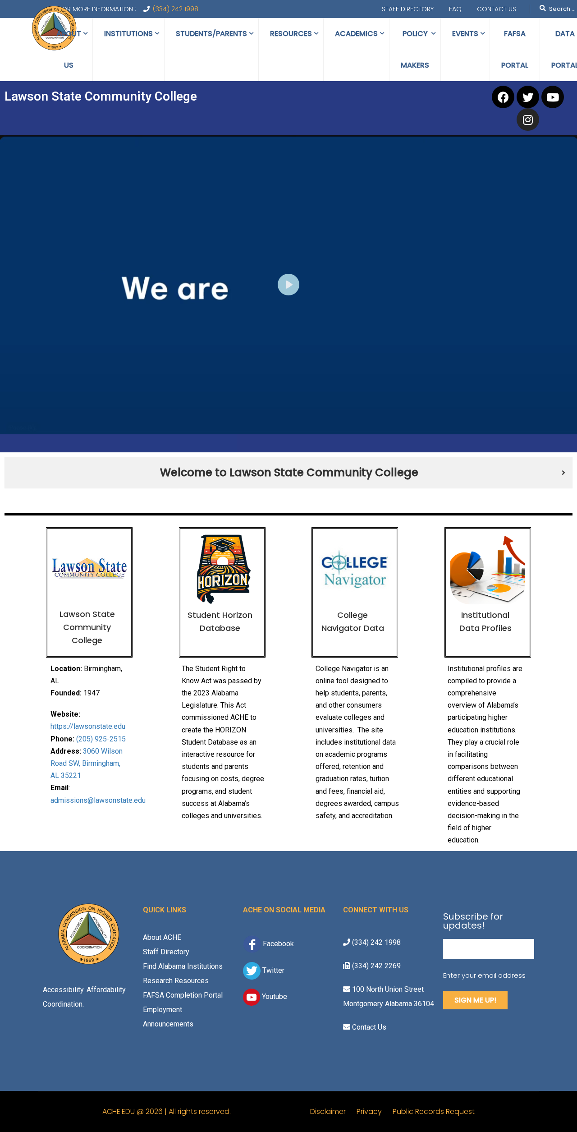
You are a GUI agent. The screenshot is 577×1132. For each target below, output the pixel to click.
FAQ (455, 9)
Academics (356, 33)
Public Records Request (434, 1111)
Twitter (272, 970)
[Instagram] (528, 119)
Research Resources (176, 980)
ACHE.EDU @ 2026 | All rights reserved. (206, 1111)
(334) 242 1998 (175, 9)
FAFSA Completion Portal (183, 995)
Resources (291, 33)
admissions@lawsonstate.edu (98, 800)
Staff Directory (408, 9)
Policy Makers (415, 49)
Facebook (278, 943)
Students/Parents (211, 33)
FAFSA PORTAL (514, 49)
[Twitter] (528, 97)
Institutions (128, 33)
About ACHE (162, 937)
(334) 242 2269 (375, 966)
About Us (68, 49)
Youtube (273, 996)
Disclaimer (333, 1111)
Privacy (375, 1111)
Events (465, 33)
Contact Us (496, 9)
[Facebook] (503, 97)
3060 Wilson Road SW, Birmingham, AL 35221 (86, 763)
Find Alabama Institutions (183, 966)
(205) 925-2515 (101, 739)
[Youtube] (552, 97)
